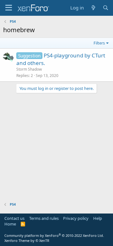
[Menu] (8, 8)
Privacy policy (76, 218)
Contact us (14, 218)
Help (97, 218)
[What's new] (93, 8)
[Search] (106, 8)
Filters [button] (99, 43)
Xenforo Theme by (26, 240)
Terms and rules (44, 218)
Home (10, 224)
